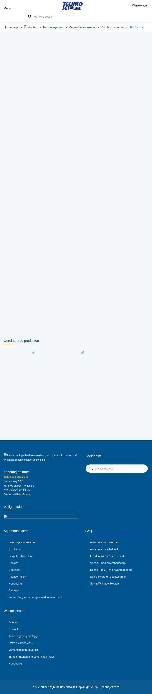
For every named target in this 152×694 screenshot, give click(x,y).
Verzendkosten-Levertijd (23, 649)
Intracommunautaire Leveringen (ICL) (31, 656)
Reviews (14, 590)
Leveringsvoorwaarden (22, 542)
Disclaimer (15, 549)
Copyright (14, 569)
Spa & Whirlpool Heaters (105, 583)
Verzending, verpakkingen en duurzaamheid (35, 597)
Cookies (14, 562)
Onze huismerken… (21, 642)
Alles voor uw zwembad (104, 542)
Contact (13, 629)
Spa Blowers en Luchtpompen (108, 576)
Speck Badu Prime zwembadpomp (111, 569)
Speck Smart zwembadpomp (107, 562)
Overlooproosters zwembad (107, 556)
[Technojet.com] (71, 5)
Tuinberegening (53, 27)
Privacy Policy (17, 576)
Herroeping (15, 583)
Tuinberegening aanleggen (24, 636)
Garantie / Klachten (20, 556)
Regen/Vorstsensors (82, 27)
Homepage (11, 27)
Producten (30, 27)
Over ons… (16, 622)
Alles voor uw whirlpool (104, 549)
